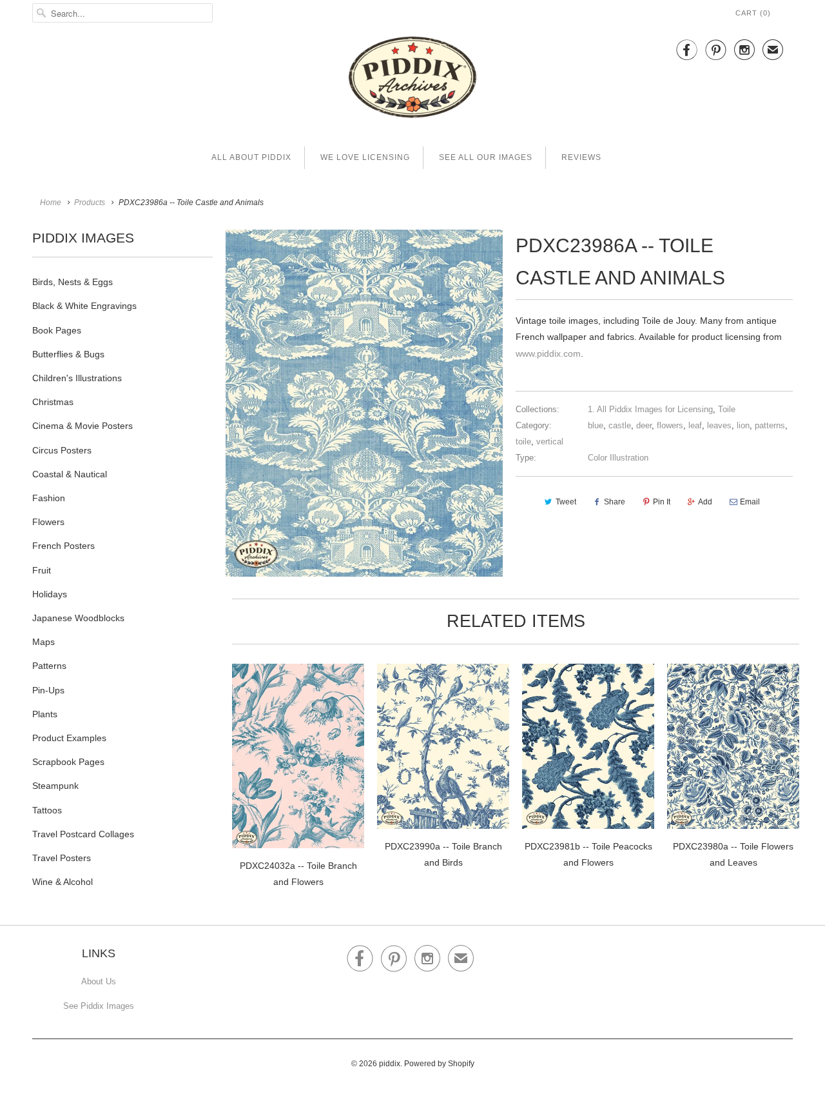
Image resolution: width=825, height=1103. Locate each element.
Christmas (52, 402)
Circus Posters (62, 450)
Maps (43, 642)
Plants (44, 714)
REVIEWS (581, 157)
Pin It (661, 501)
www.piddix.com (548, 353)
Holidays (49, 594)
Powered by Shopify (439, 1063)
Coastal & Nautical (69, 474)
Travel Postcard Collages (83, 834)
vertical (549, 441)
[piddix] (412, 79)
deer (644, 425)
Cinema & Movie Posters (82, 426)
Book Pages (56, 330)
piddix (389, 1063)
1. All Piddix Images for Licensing (650, 409)
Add (705, 501)
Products (89, 202)
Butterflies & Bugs (68, 354)
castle (619, 425)
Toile (726, 409)
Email (750, 501)
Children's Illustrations (77, 378)
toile (523, 441)
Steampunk (55, 785)
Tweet (566, 501)
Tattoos (47, 810)
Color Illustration (618, 457)
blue (595, 425)
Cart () (753, 13)
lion (743, 425)
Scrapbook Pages (68, 762)
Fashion (48, 498)
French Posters (63, 546)
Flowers (48, 522)
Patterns (49, 666)
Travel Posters (61, 858)
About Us (98, 981)
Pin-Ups (48, 690)
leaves (719, 425)
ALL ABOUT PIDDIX (251, 157)
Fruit (41, 570)
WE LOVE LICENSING (365, 157)
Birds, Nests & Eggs (72, 282)
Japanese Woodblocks (78, 618)
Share (614, 501)
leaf (695, 425)
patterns (770, 425)
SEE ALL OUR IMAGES (485, 157)
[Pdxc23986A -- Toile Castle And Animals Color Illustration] (364, 403)
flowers (670, 425)
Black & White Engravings (84, 306)
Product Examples (69, 738)
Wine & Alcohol (62, 882)
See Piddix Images (98, 1006)
